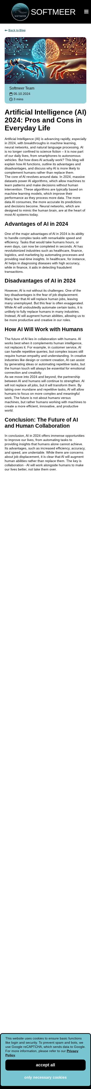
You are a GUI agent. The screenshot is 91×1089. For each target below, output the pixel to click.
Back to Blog (16, 30)
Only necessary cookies (45, 1077)
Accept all (45, 1065)
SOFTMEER (53, 11)
